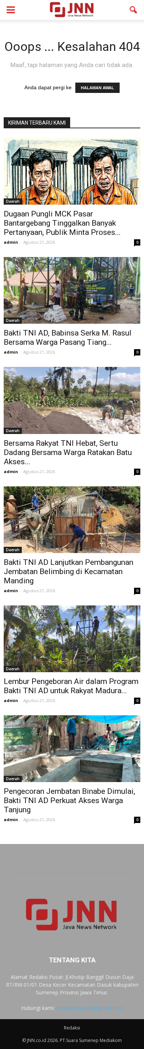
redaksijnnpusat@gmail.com (89, 1007)
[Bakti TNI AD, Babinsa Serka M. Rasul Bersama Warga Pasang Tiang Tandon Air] (72, 290)
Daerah (13, 201)
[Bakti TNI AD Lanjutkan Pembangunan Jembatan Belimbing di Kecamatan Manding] (72, 519)
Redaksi (72, 1028)
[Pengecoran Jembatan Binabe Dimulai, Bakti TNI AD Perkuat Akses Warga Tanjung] (72, 748)
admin (11, 242)
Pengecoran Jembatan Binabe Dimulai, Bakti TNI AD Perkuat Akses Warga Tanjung (69, 800)
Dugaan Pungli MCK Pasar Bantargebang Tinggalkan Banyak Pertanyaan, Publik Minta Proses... (62, 223)
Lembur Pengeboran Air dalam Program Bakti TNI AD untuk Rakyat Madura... (71, 686)
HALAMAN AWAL (97, 88)
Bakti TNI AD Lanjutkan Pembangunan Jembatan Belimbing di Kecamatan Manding (68, 571)
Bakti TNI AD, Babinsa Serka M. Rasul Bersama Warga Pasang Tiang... (67, 338)
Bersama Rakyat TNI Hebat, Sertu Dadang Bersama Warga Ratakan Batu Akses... (68, 452)
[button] (133, 10)
